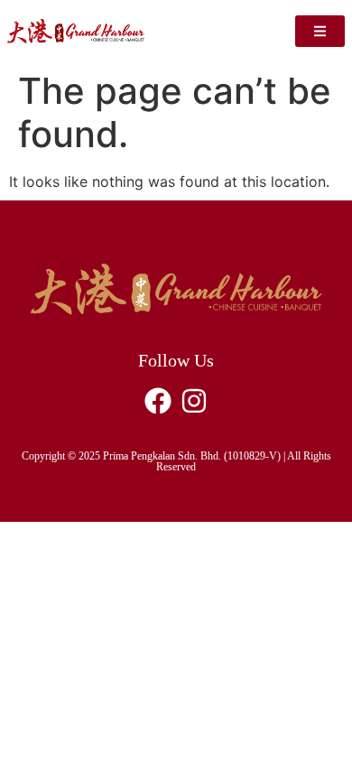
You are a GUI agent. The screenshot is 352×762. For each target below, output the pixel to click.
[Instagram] (194, 400)
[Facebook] (157, 400)
